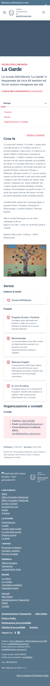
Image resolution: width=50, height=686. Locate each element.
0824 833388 (28, 421)
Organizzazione (9, 535)
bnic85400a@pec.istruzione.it (26, 434)
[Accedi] (45, 5)
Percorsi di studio (10, 554)
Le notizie (6, 579)
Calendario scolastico (12, 585)
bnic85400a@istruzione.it (31, 424)
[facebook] (15, 633)
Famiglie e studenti (11, 551)
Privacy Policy (9, 618)
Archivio (33, 627)
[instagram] (18, 633)
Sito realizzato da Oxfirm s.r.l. (14, 668)
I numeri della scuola (11, 529)
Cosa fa (7, 112)
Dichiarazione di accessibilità (16, 623)
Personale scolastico (11, 548)
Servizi (7, 117)
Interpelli (6, 593)
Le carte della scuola (11, 532)
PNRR (5, 603)
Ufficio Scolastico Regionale (15, 497)
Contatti (5, 606)
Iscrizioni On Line (10, 507)
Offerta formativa (9, 563)
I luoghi (5, 526)
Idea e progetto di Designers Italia (32, 675)
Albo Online (7, 597)
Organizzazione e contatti (16, 122)
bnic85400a (27, 657)
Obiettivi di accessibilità (13, 627)
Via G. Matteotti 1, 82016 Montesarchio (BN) (28, 641)
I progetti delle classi (11, 569)
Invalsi (5, 510)
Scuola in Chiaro (9, 504)
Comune (6, 513)
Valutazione (7, 566)
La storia (6, 538)
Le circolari (7, 582)
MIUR (4, 494)
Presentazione (8, 522)
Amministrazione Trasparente (15, 600)
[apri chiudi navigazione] (4, 12)
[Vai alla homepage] (11, 13)
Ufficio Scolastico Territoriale (15, 500)
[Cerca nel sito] (44, 13)
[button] (25, 103)
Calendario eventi (10, 588)
